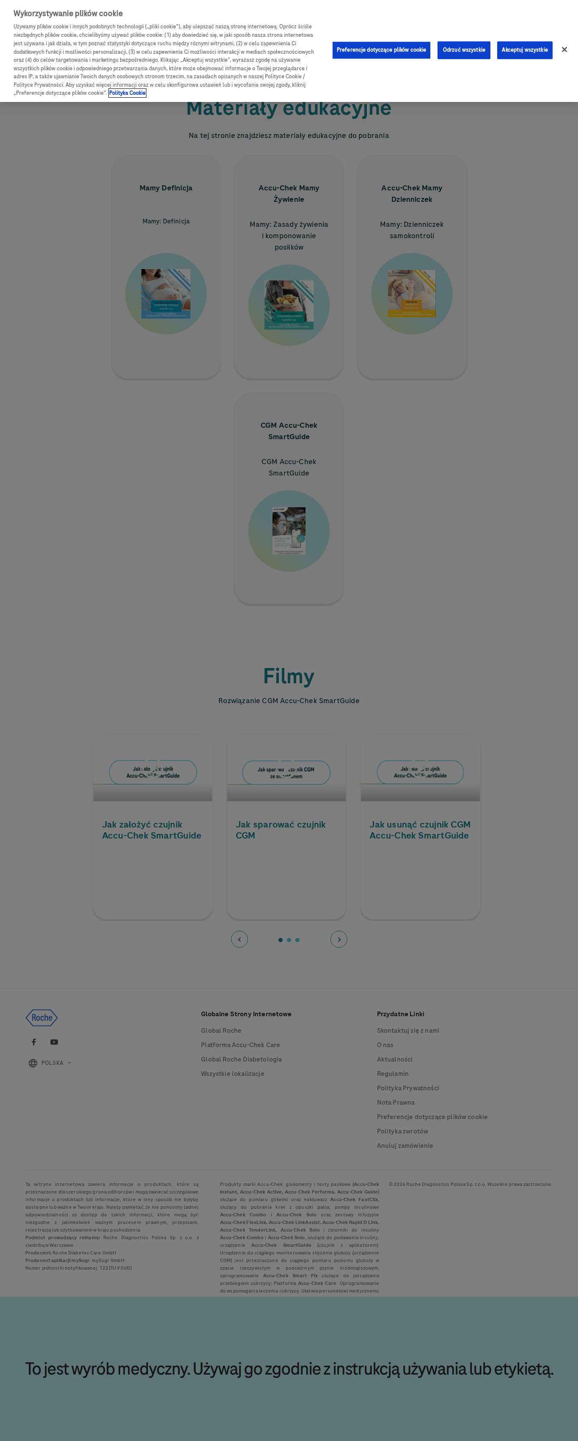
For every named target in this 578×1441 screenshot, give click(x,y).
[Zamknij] (564, 49)
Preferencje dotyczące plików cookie (382, 50)
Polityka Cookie (127, 93)
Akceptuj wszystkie (525, 50)
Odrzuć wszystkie (464, 50)
